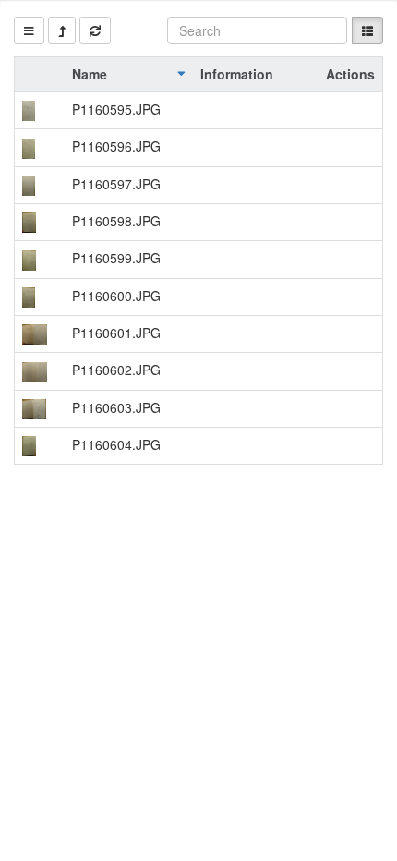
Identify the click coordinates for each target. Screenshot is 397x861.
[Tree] (29, 30)
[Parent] (62, 30)
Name (89, 74)
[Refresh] (95, 30)
